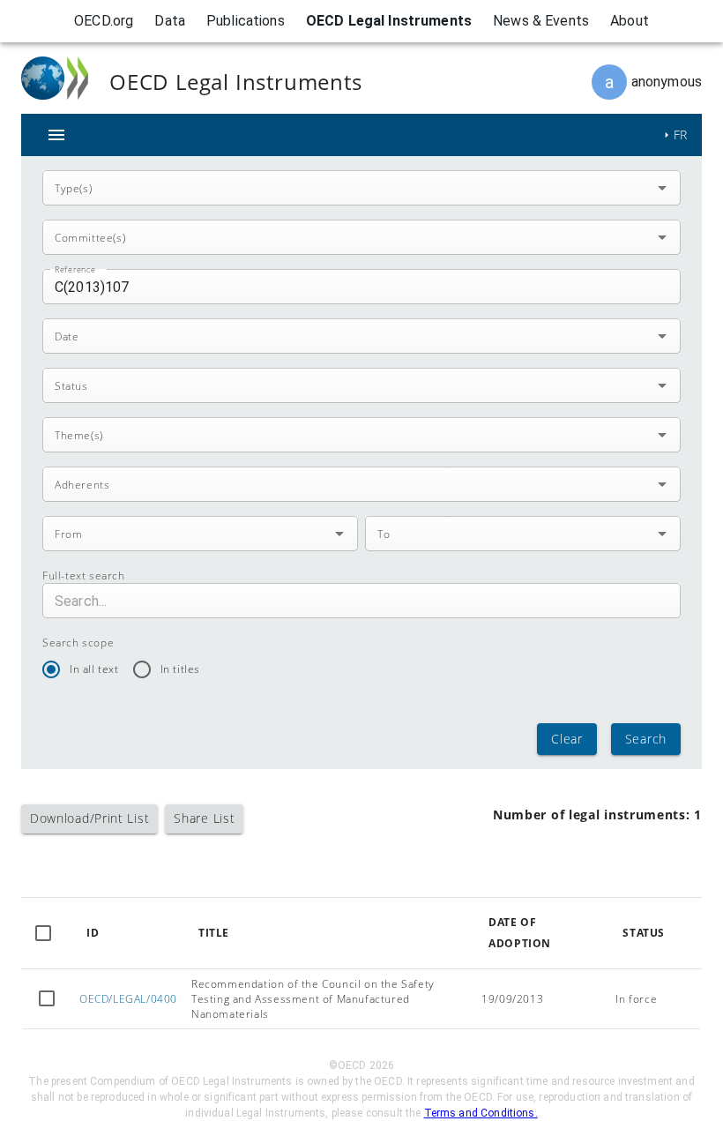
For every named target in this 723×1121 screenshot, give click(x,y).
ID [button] (92, 932)
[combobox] (347, 188)
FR (681, 134)
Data (169, 20)
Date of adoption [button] (519, 933)
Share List (204, 818)
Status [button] (643, 932)
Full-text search (83, 575)
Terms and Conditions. (481, 1113)
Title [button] (213, 932)
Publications (245, 20)
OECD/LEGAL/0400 (128, 998)
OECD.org (103, 20)
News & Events (541, 20)
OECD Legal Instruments (389, 20)
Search (646, 738)
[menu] (56, 135)
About (629, 20)
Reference (75, 269)
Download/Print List (89, 818)
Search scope (78, 642)
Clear (567, 738)
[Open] (662, 188)
